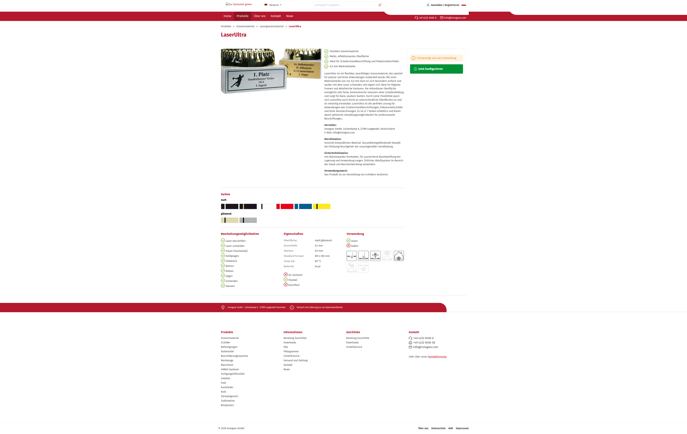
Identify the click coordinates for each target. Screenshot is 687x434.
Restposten (227, 405)
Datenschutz (438, 428)
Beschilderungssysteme (234, 356)
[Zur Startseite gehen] (239, 4)
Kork (223, 391)
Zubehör (225, 378)
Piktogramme (291, 351)
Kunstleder (227, 387)
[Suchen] (380, 5)
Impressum (462, 428)
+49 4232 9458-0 (427, 17)
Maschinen (227, 364)
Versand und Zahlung (296, 360)
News (287, 369)
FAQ (286, 347)
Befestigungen (229, 347)
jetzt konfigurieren (430, 69)
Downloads (290, 342)
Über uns (423, 428)
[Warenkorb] (463, 5)
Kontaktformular (437, 356)
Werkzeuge (227, 360)
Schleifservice (292, 356)
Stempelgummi (229, 396)
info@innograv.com (454, 17)
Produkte (227, 332)
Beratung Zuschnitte (295, 338)
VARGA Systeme (230, 369)
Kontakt (288, 364)
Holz (223, 382)
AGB (450, 428)
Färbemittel (227, 351)
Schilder (225, 342)
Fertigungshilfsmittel (233, 373)
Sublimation (228, 400)
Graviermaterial (230, 338)
